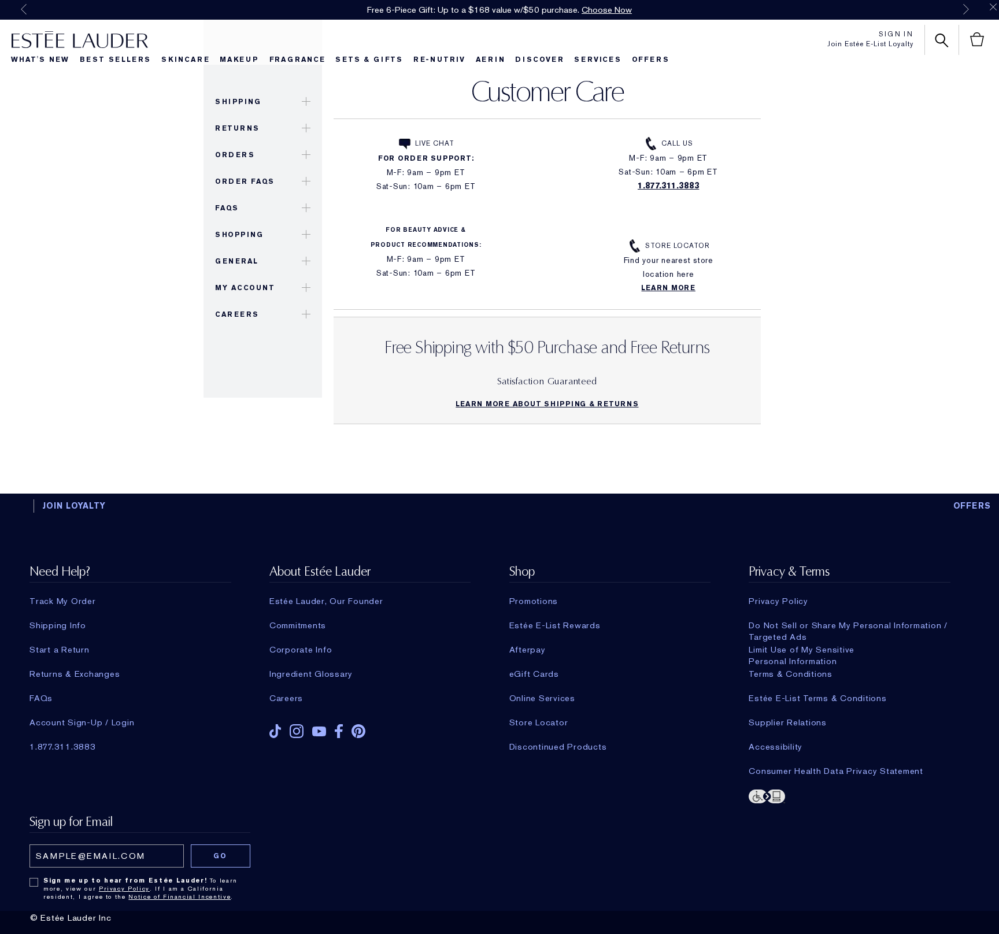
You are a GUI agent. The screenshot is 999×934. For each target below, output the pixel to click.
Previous (23, 9)
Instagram (297, 731)
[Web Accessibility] (849, 795)
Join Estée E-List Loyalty (870, 44)
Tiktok (275, 731)
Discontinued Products (558, 747)
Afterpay (527, 649)
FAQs (226, 208)
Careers (237, 314)
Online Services (542, 698)
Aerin (490, 59)
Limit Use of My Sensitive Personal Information (801, 649)
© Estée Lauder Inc (71, 918)
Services (597, 59)
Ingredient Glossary (311, 674)
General (236, 261)
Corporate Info (300, 649)
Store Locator (677, 245)
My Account (245, 287)
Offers (650, 59)
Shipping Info (57, 625)
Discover (539, 59)
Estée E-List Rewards (555, 625)
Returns (237, 128)
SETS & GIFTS (369, 59)
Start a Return (59, 649)
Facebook (339, 731)
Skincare (185, 59)
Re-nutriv (439, 59)
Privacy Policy (778, 601)
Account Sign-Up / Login (81, 722)
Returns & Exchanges (74, 674)
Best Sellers (115, 59)
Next (966, 9)
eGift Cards (534, 674)
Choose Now (607, 10)
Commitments (297, 625)
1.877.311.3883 (669, 185)
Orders (234, 155)
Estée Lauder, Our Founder (326, 601)
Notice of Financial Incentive (179, 896)
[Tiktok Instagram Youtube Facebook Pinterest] (370, 727)
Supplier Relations (788, 722)
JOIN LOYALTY (74, 506)
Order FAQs (244, 181)
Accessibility (775, 747)
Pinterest (358, 731)
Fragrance (297, 59)
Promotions (533, 601)
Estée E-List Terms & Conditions (817, 698)
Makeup (239, 59)
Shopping (239, 234)
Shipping (238, 101)
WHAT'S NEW (40, 59)
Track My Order (62, 601)
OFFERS (972, 506)
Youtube (319, 731)
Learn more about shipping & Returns (547, 404)
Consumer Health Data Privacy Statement (836, 771)
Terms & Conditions (790, 674)
